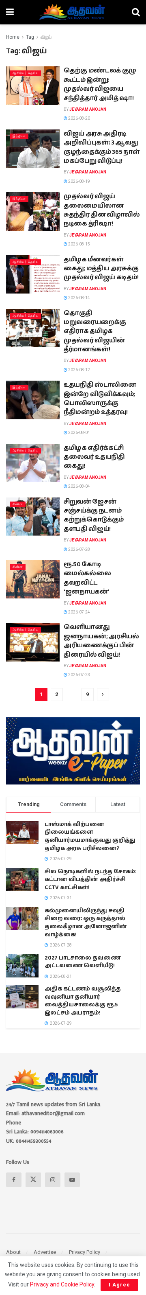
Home (12, 37)
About (13, 1252)
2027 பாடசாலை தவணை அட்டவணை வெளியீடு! (82, 962)
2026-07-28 (78, 549)
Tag (30, 37)
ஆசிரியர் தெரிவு (26, 73)
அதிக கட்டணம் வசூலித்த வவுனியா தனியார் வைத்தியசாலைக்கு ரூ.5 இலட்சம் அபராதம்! (83, 1000)
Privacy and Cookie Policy (62, 1284)
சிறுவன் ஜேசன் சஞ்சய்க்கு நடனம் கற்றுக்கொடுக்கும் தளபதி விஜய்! (94, 515)
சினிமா (18, 504)
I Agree (119, 1285)
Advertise (45, 1252)
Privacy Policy (84, 1252)
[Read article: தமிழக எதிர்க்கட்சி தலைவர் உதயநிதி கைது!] (33, 463)
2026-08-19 (78, 181)
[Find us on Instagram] (52, 1179)
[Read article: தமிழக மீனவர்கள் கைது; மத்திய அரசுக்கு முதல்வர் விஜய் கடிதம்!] (33, 274)
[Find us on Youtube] (72, 1179)
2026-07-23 (78, 675)
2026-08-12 (78, 370)
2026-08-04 (78, 432)
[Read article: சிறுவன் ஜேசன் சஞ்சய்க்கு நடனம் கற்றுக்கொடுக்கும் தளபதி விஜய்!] (33, 516)
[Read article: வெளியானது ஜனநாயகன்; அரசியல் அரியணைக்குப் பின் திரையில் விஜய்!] (33, 642)
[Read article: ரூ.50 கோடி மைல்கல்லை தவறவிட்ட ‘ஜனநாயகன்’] (33, 579)
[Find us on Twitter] (33, 1179)
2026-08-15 (78, 244)
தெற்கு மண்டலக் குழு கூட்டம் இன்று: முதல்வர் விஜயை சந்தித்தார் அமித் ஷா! (100, 84)
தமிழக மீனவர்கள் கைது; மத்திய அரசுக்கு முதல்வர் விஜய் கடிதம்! (101, 268)
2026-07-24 (78, 612)
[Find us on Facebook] (13, 1179)
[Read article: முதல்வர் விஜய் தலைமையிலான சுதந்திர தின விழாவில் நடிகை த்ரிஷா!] (33, 211)
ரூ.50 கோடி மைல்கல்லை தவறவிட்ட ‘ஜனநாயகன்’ (87, 578)
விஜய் (46, 37)
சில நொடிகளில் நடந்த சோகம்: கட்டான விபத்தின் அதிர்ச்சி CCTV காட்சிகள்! (90, 879)
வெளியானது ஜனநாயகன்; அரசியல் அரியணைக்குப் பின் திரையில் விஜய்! (101, 641)
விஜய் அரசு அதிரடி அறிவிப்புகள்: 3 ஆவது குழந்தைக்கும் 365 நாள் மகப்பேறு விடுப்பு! (102, 147)
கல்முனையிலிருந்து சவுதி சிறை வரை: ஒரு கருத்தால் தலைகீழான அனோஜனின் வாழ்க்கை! (86, 922)
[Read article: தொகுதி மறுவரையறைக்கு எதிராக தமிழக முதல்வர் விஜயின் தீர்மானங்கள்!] (33, 328)
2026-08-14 (78, 298)
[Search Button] (136, 12)
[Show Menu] (10, 12)
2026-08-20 (78, 118)
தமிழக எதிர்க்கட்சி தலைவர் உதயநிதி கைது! (94, 457)
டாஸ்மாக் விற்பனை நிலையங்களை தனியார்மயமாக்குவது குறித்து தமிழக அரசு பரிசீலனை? (90, 836)
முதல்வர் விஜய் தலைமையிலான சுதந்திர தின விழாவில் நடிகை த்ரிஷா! (102, 210)
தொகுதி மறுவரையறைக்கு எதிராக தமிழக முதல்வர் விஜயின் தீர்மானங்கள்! (95, 331)
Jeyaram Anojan (87, 109)
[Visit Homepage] (72, 12)
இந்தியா (19, 136)
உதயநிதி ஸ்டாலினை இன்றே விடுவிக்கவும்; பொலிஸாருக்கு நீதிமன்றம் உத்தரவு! (100, 398)
